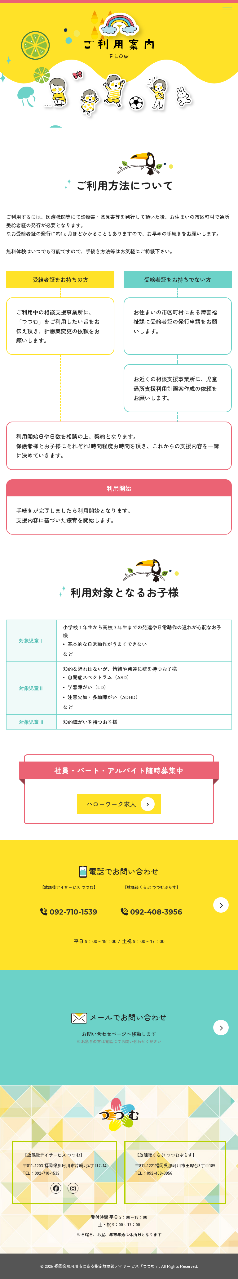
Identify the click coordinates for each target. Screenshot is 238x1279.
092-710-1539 (72, 912)
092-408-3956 (155, 912)
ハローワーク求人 (111, 803)
